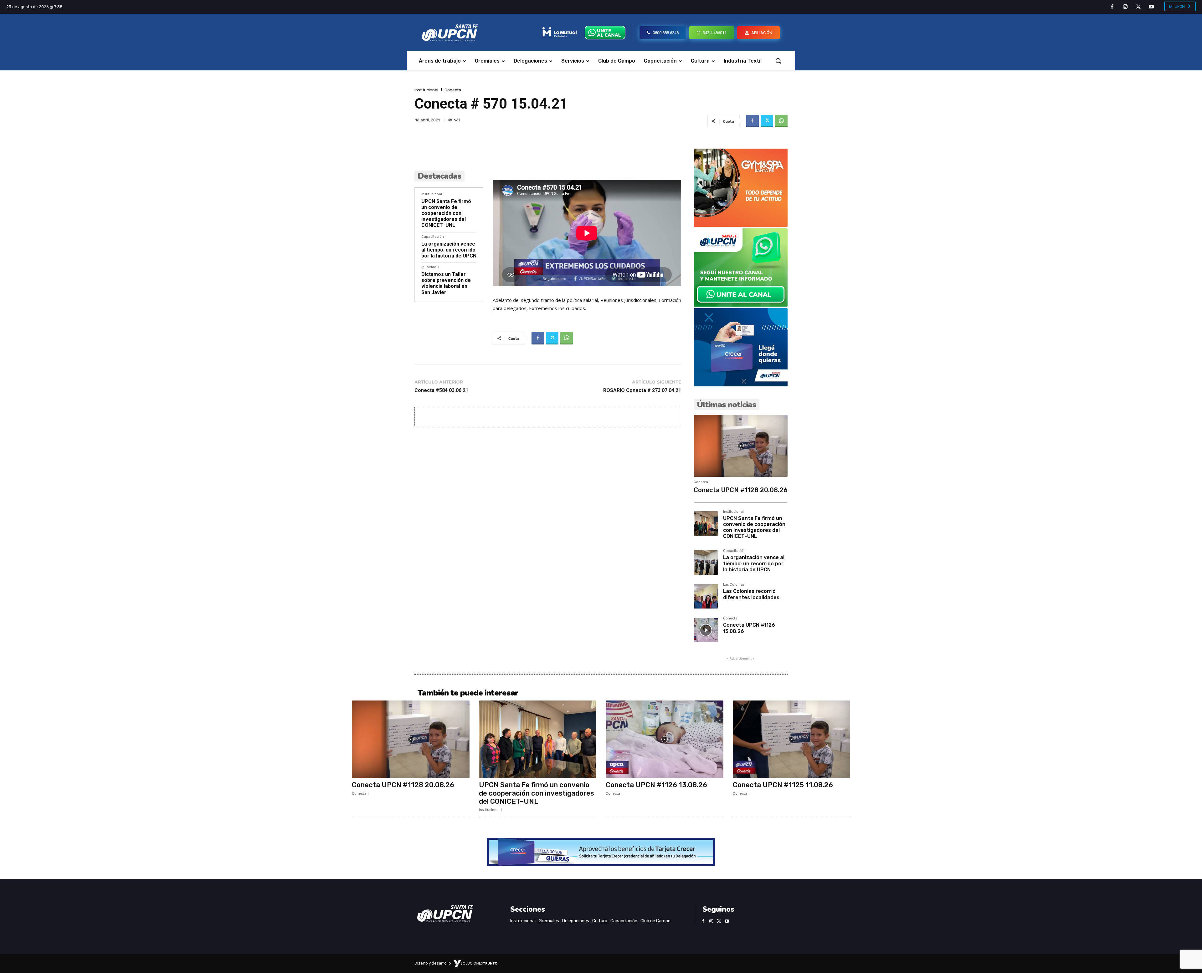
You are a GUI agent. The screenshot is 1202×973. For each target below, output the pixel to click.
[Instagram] (1125, 7)
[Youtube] (1151, 7)
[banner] (741, 305)
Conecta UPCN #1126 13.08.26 (656, 785)
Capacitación (432, 236)
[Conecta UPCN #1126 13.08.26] (706, 630)
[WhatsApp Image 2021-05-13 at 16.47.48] (741, 225)
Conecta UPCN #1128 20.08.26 (741, 490)
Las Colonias (733, 585)
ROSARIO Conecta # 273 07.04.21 (642, 390)
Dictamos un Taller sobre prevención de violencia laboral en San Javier (446, 283)
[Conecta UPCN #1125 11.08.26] (791, 739)
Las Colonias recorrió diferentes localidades (751, 594)
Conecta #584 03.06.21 (441, 390)
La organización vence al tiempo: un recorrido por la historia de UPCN (448, 250)
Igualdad (428, 267)
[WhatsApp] (781, 121)
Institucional (426, 90)
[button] (778, 60)
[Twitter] (1138, 7)
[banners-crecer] (741, 385)
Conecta (452, 90)
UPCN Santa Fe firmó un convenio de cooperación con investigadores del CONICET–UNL (446, 213)
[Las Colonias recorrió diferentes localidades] (706, 596)
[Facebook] (1112, 7)
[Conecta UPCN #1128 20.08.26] (741, 446)
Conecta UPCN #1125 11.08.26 (783, 785)
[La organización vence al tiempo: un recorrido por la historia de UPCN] (706, 562)
